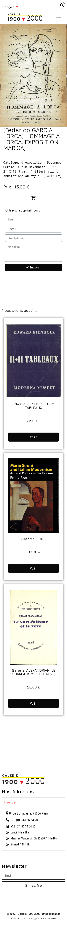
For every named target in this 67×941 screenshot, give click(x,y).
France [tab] (10, 802)
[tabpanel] (33, 829)
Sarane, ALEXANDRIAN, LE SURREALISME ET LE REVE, (33, 672)
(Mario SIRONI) (33, 539)
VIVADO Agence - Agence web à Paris (33, 918)
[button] (62, 5)
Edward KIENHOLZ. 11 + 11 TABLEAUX (34, 406)
